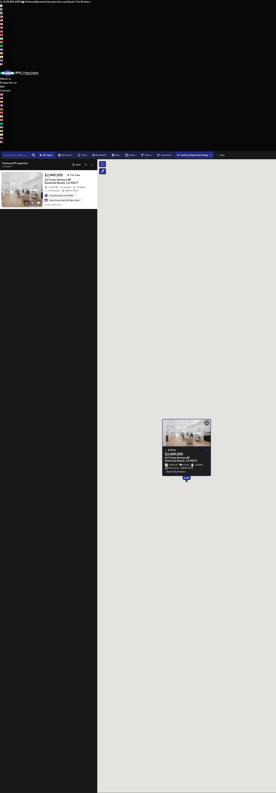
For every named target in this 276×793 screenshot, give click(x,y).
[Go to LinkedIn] (1, 12)
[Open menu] (1, 149)
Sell (2, 86)
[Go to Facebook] (1, 5)
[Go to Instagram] (1, 9)
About (4, 78)
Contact (5, 90)
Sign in (13, 67)
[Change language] (3, 16)
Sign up (4, 67)
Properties (7, 82)
